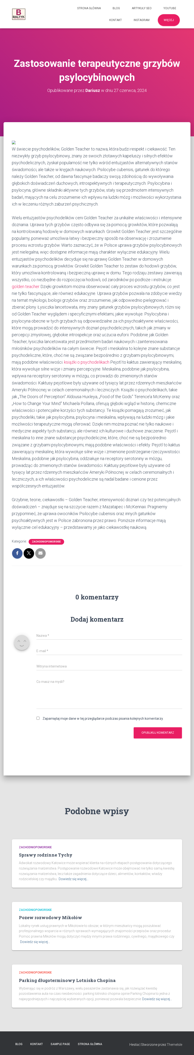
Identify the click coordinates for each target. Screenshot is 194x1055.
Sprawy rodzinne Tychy (45, 855)
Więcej (169, 20)
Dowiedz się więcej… (73, 879)
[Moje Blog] (18, 14)
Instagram (142, 20)
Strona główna (89, 8)
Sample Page (60, 1044)
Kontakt (115, 20)
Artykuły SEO (142, 8)
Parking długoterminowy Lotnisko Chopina (67, 980)
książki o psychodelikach (86, 362)
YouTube (169, 8)
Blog (116, 8)
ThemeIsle (174, 1044)
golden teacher (26, 286)
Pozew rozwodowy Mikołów (50, 917)
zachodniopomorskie (46, 541)
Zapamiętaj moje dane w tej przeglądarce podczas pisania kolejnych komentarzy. (103, 718)
